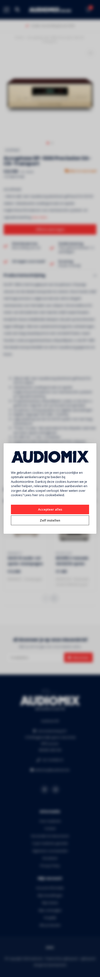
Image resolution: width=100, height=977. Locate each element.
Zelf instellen (50, 520)
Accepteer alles (50, 509)
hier (35, 495)
